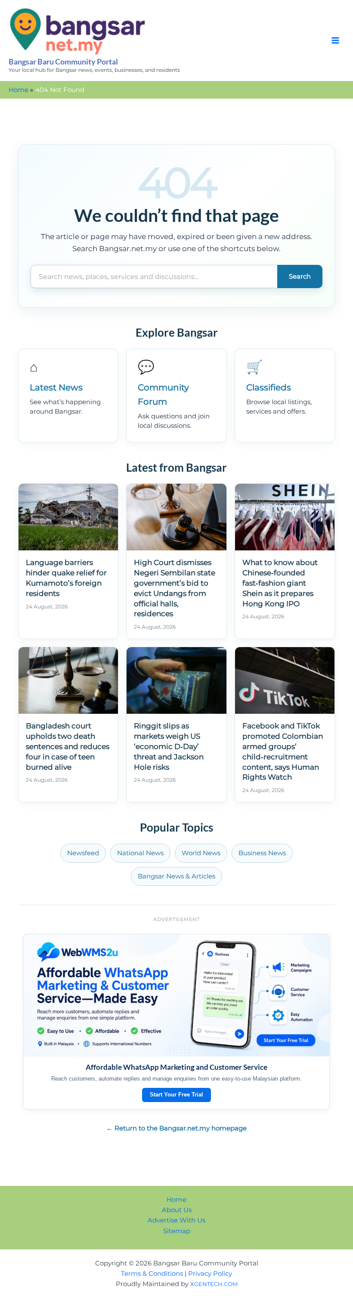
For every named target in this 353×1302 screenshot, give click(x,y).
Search (300, 276)
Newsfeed (83, 853)
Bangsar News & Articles (176, 876)
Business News (262, 853)
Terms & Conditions (152, 1273)
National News (140, 853)
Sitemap (176, 1231)
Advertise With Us (176, 1220)
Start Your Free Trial (176, 1094)
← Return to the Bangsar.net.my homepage (176, 1128)
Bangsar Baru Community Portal (63, 61)
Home (176, 1200)
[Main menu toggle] (335, 40)
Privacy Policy (210, 1273)
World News (201, 853)
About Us (177, 1210)
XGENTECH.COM (214, 1284)
